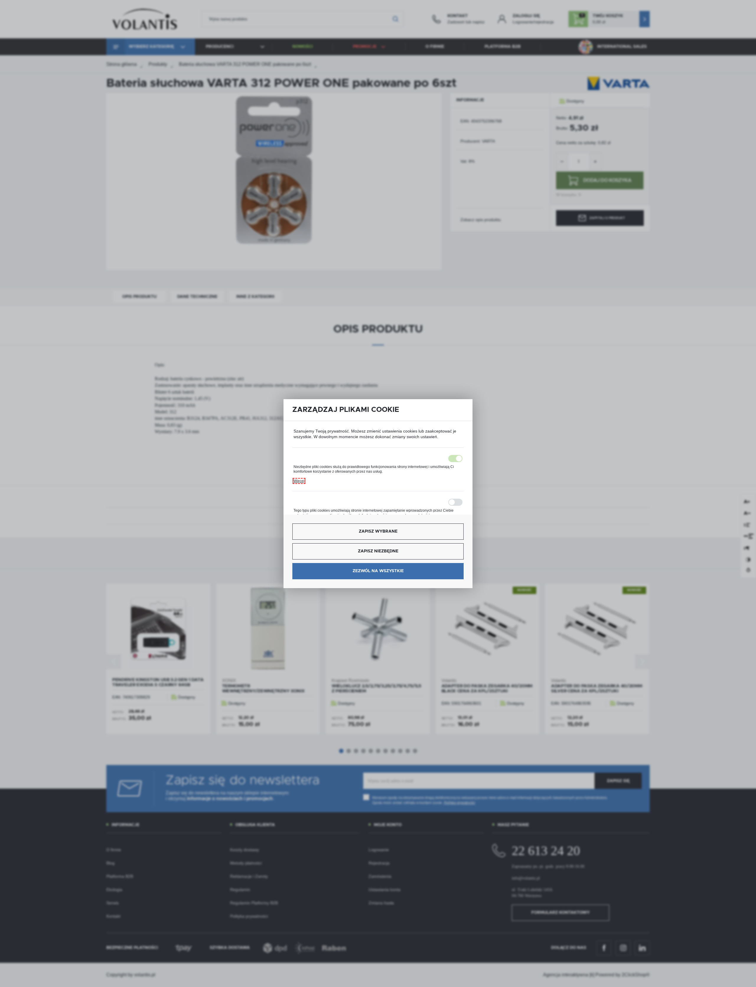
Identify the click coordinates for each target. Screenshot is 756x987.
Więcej (299, 481)
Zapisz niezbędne (378, 551)
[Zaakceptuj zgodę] (378, 458)
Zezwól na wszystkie (378, 571)
